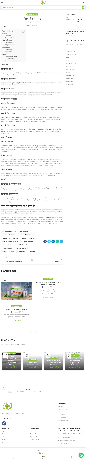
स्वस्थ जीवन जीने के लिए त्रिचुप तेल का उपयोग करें (15, 60)
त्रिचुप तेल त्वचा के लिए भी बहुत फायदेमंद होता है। (12, 117)
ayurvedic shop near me (10, 238)
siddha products (22, 245)
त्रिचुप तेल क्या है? (9, 35)
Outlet (3, 436)
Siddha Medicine (70, 69)
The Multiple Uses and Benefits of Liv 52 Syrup (54, 363)
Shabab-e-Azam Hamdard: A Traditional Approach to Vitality (11, 360)
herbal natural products (10, 241)
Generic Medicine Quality (79, 19)
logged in (11, 344)
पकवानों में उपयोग (9, 49)
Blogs (3, 439)
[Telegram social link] (61, 241)
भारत (29, 173)
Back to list (32, 259)
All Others (60, 406)
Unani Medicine (70, 75)
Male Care (60, 412)
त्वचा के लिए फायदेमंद (9, 44)
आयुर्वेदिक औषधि (22, 251)
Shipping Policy (34, 431)
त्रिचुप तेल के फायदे (9, 39)
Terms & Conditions (35, 434)
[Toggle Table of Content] (22, 31)
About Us (4, 442)
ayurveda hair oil (70, 51)
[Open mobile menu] (2, 2)
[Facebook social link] (45, 241)
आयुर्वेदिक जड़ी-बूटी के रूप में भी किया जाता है (21, 83)
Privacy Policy (33, 436)
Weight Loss (69, 81)
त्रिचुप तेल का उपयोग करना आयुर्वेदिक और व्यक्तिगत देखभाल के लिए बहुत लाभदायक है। (25, 145)
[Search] (83, 7)
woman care (69, 84)
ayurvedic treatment (28, 238)
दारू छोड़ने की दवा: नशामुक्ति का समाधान (17, 309)
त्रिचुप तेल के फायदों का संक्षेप (11, 56)
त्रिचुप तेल (32, 251)
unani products (21, 248)
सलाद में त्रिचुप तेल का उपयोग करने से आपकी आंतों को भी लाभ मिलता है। (47, 163)
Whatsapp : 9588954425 (64, 443)
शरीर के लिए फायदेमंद (7, 40)
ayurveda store (24, 231)
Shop (3, 434)
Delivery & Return (34, 439)
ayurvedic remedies (25, 235)
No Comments (78, 36)
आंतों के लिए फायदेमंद (10, 46)
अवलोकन (5, 33)
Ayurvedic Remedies (63, 420)
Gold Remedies (62, 417)
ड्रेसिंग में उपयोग (9, 53)
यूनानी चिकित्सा (38, 73)
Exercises (68, 60)
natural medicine (28, 241)
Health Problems (71, 63)
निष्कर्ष (4, 55)
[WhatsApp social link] (57, 241)
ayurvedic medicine (32, 14)
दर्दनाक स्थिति (10, 198)
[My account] (84, 2)
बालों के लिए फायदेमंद (9, 42)
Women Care (61, 415)
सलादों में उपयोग (9, 51)
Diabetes (68, 57)
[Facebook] (4, 423)
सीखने (47, 217)
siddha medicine (8, 245)
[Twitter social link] (49, 241)
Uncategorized (48, 279)
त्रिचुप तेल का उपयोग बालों (20, 212)
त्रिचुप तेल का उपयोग (10, 37)
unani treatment (8, 251)
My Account (5, 431)
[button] (28, 333)
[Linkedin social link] (53, 241)
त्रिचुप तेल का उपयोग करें (10, 58)
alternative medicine (9, 231)
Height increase (70, 66)
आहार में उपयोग (6, 47)
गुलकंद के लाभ (30, 107)
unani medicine (7, 248)
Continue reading (16, 320)
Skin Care (68, 72)
